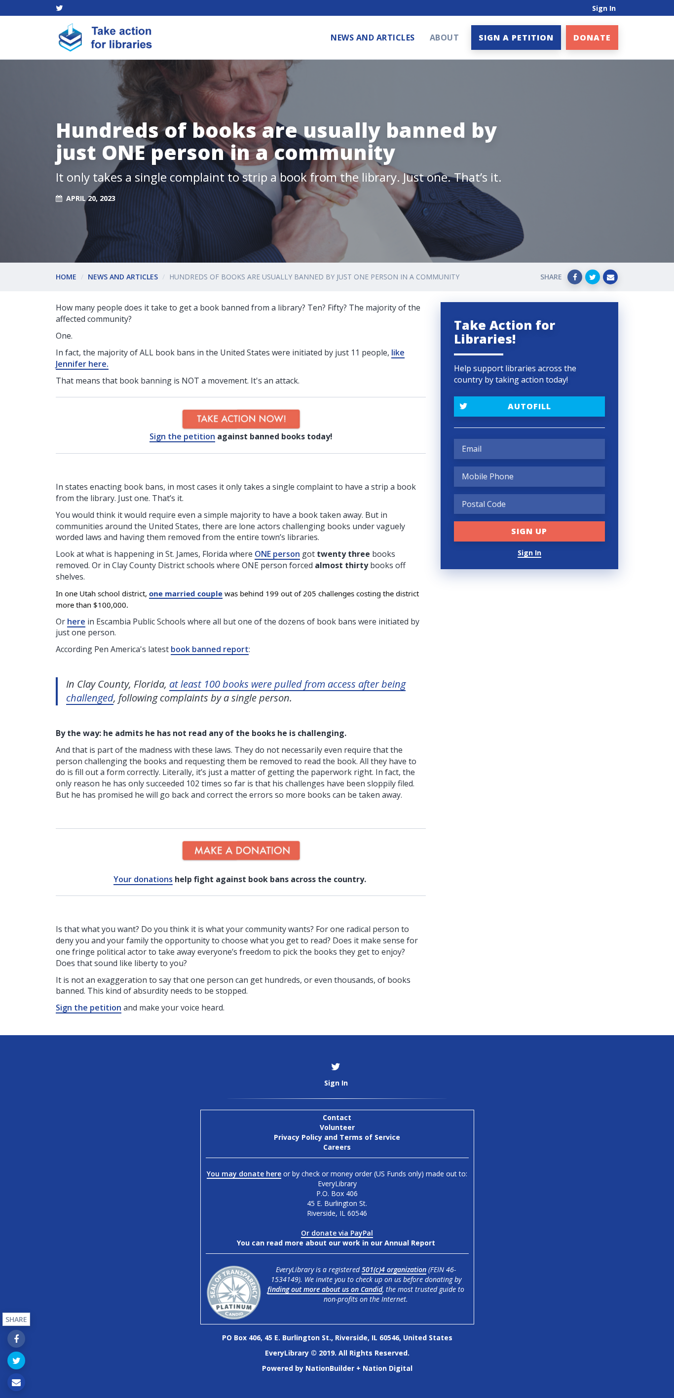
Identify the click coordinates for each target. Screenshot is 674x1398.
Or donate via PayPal (337, 1233)
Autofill (529, 406)
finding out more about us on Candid (324, 1289)
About (444, 37)
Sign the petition (182, 436)
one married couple (186, 593)
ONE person (277, 553)
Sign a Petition (516, 37)
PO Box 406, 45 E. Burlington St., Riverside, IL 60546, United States (337, 1337)
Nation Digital (387, 1368)
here (76, 621)
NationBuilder (329, 1368)
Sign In (604, 8)
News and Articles (373, 37)
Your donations (143, 879)
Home (66, 276)
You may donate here (244, 1173)
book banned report (210, 649)
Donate (592, 37)
